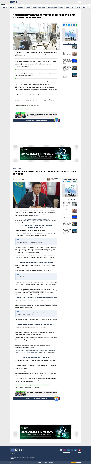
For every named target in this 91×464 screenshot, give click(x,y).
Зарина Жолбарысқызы (55, 178)
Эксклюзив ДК (20, 7)
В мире (67, 7)
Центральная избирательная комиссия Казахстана (37, 218)
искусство (26, 109)
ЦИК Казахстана (38, 387)
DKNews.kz (26, 55)
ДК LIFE (84, 7)
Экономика (5, 7)
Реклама (45, 462)
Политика (12, 7)
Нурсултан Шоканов (32, 385)
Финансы (28, 7)
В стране (61, 7)
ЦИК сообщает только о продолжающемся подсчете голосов (37, 371)
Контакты (51, 462)
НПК (39, 385)
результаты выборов (19, 387)
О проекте (40, 462)
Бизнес (34, 7)
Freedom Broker (41, 7)
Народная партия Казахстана (21, 385)
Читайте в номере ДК (52, 7)
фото (17, 109)
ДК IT (73, 7)
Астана (21, 109)
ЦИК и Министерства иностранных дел (37, 290)
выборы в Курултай (45, 385)
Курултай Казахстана (29, 387)
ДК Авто (78, 7)
